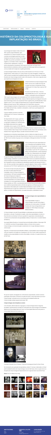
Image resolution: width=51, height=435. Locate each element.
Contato (34, 28)
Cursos (22, 28)
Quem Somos (6, 28)
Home (5, 431)
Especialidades (14, 28)
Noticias (28, 28)
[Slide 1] (7, 380)
